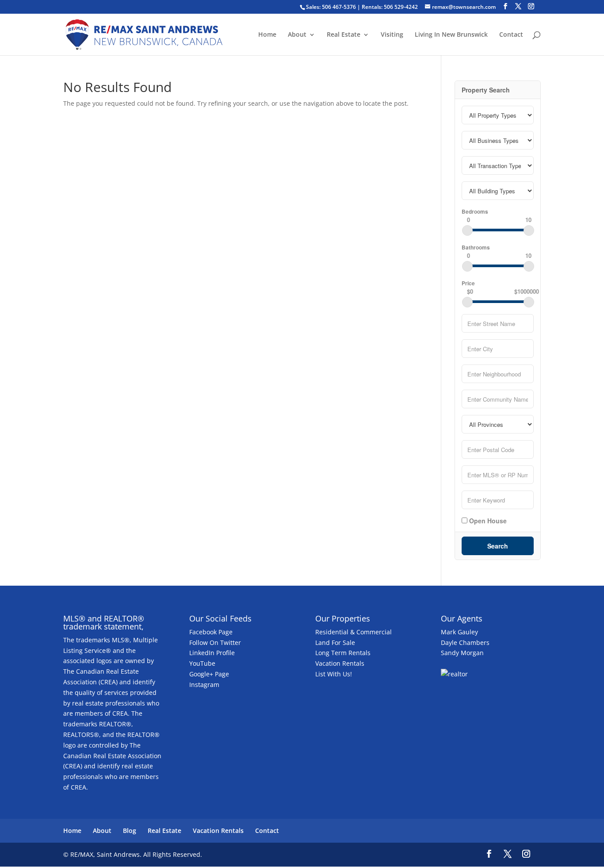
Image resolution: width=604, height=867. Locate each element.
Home (267, 34)
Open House (487, 520)
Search (497, 545)
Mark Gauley (459, 632)
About (297, 34)
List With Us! (333, 674)
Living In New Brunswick (451, 34)
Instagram (204, 684)
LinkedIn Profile (212, 652)
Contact (511, 34)
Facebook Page (211, 632)
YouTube (202, 663)
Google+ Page (209, 674)
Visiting (392, 34)
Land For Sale (335, 642)
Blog (129, 830)
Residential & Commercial (353, 632)
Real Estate (343, 34)
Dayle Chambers (465, 642)
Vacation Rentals (339, 663)
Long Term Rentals (343, 652)
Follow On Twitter (215, 642)
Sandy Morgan (462, 652)
